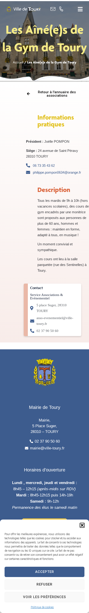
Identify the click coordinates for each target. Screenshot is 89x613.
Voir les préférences (44, 597)
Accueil (18, 62)
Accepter (44, 572)
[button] (82, 525)
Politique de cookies (42, 607)
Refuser (44, 584)
